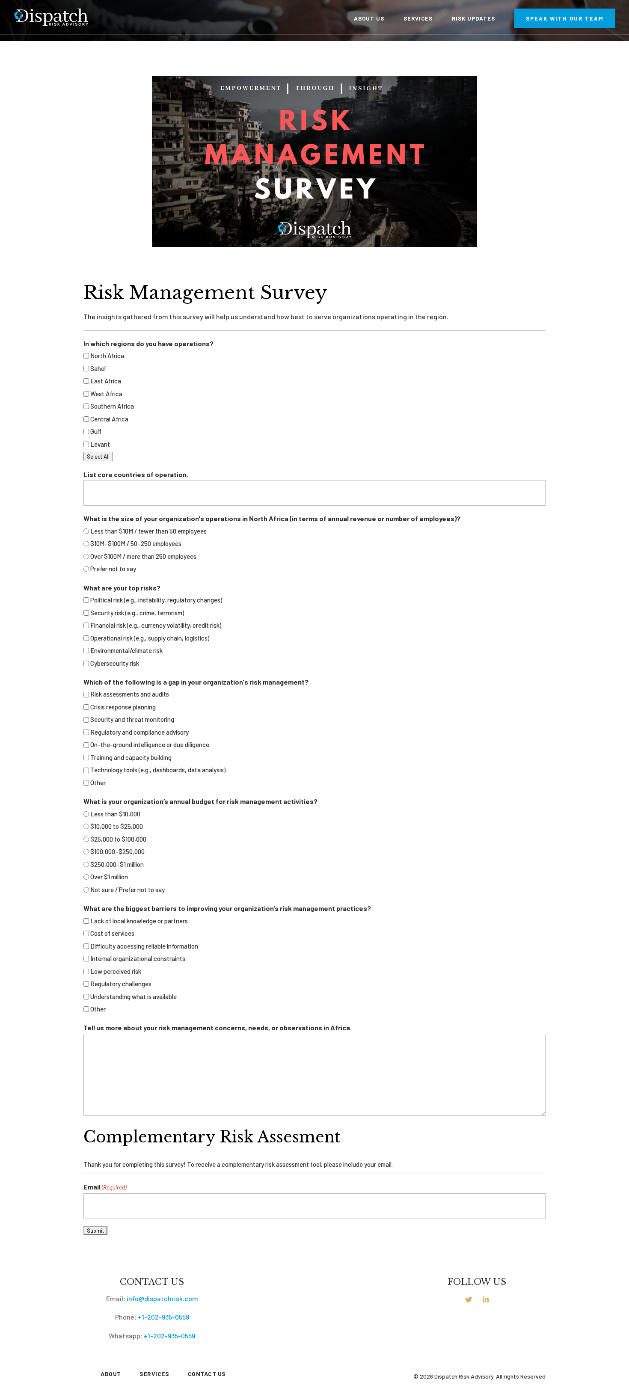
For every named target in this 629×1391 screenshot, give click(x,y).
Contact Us (207, 1373)
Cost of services (112, 933)
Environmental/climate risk (126, 650)
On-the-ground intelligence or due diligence (149, 744)
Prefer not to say (113, 568)
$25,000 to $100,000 (118, 839)
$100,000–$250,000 (117, 851)
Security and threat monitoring (132, 719)
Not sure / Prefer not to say (127, 889)
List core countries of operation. (135, 474)
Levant (100, 444)
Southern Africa (112, 406)
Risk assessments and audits (129, 694)
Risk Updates (473, 18)
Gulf (95, 431)
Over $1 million (109, 877)
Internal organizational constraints (137, 958)
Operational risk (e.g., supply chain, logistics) (149, 638)
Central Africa (109, 419)
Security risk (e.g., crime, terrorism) (137, 613)
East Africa (105, 381)
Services (418, 18)
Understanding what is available (133, 996)
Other (98, 782)
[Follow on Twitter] (468, 1299)
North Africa (107, 355)
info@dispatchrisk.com (162, 1298)
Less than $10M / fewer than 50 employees (148, 531)
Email (104, 1187)
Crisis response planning (123, 707)
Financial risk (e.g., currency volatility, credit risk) (155, 625)
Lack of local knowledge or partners (139, 921)
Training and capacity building (131, 757)
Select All (98, 456)
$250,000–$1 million (117, 864)
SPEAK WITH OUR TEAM (565, 18)
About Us (369, 18)
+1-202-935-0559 (163, 1317)
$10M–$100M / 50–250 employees (135, 543)
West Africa (106, 393)
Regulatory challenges (120, 984)
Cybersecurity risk (114, 663)
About (111, 1373)
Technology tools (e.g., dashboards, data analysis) (157, 770)
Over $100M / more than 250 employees (143, 556)
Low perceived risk (115, 971)
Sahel (98, 368)
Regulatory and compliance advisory (139, 732)
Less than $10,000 (115, 814)
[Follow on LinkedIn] (486, 1299)
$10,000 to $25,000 (116, 826)
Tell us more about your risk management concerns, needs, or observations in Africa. (217, 1027)
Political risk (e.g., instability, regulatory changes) (156, 600)
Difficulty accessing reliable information (144, 946)
